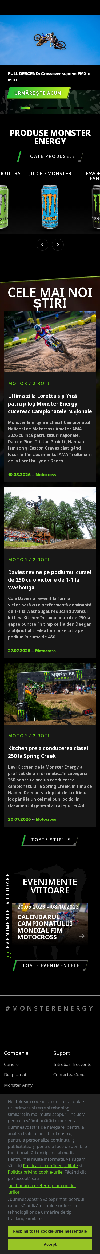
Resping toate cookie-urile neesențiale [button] (50, 1231)
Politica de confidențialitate (50, 1166)
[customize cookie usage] (47, 1220)
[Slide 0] (25, 108)
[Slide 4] (79, 108)
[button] (44, 1219)
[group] (50, 202)
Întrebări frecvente (72, 1064)
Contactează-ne (69, 1075)
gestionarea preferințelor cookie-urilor (42, 1189)
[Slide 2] (52, 108)
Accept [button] (50, 1244)
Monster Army (18, 1085)
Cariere (11, 1064)
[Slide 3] (65, 108)
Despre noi (15, 1075)
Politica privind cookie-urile (35, 1172)
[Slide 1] (39, 108)
